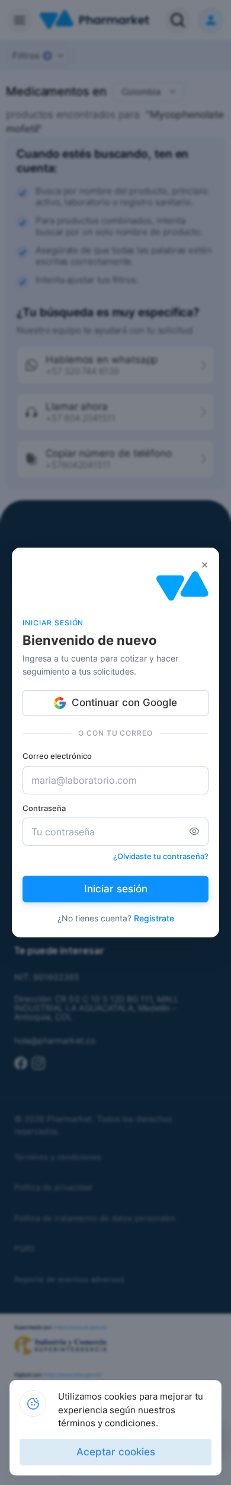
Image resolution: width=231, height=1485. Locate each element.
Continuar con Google (124, 702)
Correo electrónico (57, 756)
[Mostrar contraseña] (194, 832)
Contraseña (44, 808)
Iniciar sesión (115, 889)
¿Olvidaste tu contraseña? (160, 856)
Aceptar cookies (115, 1452)
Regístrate (154, 918)
